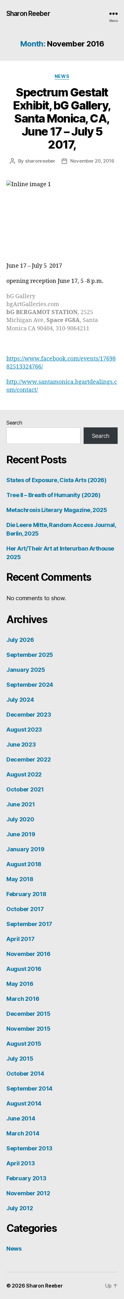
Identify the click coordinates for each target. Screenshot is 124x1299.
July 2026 (20, 639)
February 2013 (26, 1178)
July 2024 (20, 699)
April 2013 (20, 1163)
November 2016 (28, 954)
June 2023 (21, 744)
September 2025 (29, 654)
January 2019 (25, 849)
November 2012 (28, 1193)
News (62, 76)
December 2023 (28, 714)
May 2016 (19, 983)
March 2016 (22, 998)
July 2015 (19, 1058)
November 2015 (28, 1028)
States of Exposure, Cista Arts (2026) (56, 480)
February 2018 (26, 894)
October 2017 (25, 909)
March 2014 (22, 1133)
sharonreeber (40, 161)
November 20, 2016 (92, 161)
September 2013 (29, 1148)
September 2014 (29, 1088)
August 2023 (24, 729)
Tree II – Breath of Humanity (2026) (53, 495)
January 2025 (25, 669)
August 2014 (23, 1103)
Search (14, 422)
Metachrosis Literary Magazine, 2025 (56, 510)
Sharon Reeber (28, 13)
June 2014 (20, 1118)
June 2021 (20, 804)
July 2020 (20, 819)
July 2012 (19, 1208)
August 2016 (23, 968)
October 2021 (25, 789)
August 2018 (23, 864)
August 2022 (24, 774)
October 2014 (25, 1073)
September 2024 (29, 684)
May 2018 (19, 879)
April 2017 (20, 939)
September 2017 (29, 924)
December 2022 (28, 759)
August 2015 (23, 1043)
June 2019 (20, 834)
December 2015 (28, 1013)
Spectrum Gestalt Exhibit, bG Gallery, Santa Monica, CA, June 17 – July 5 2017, (62, 118)
